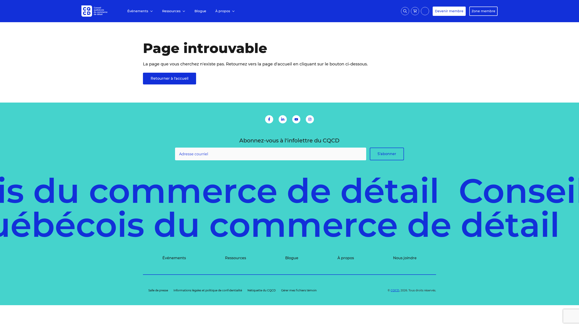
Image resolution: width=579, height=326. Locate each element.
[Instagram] (310, 119)
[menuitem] (140, 11)
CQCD (395, 290)
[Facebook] (269, 119)
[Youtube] (296, 119)
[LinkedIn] (283, 119)
